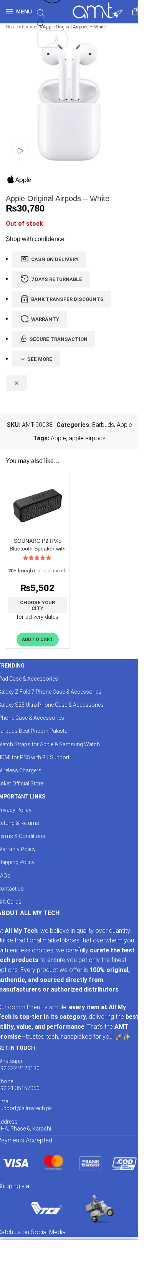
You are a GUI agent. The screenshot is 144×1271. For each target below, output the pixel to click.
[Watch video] (20, 150)
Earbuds (30, 27)
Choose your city (37, 606)
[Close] (16, 383)
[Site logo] (97, 11)
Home (12, 27)
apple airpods (87, 438)
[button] (38, 639)
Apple (124, 424)
